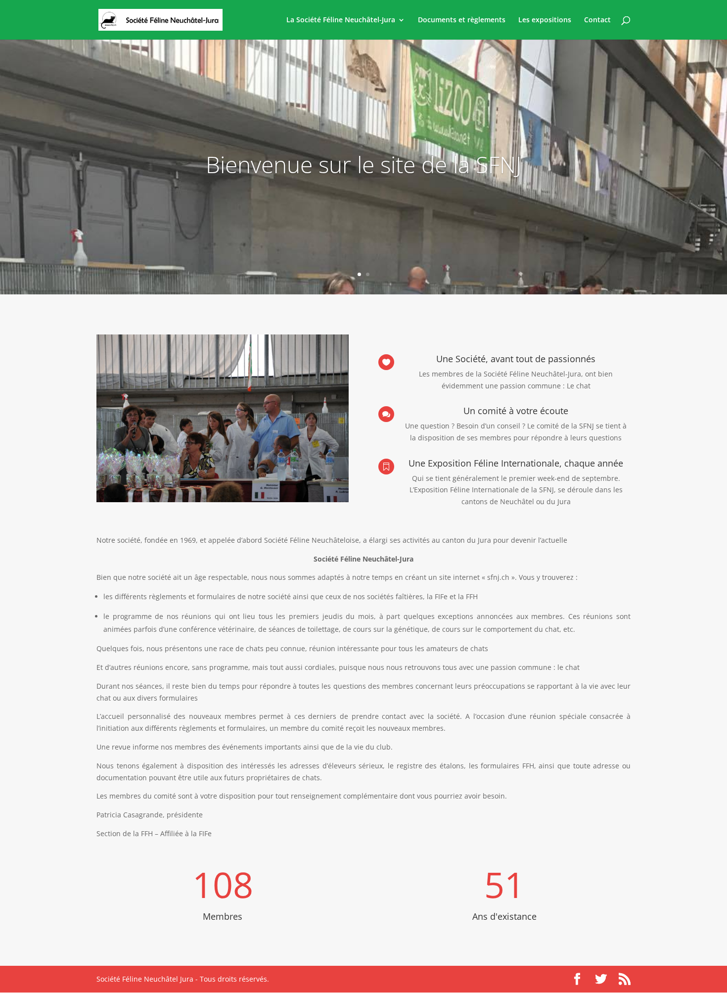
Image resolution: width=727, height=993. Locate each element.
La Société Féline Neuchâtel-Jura (340, 20)
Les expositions (544, 20)
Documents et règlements (461, 20)
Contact (597, 20)
